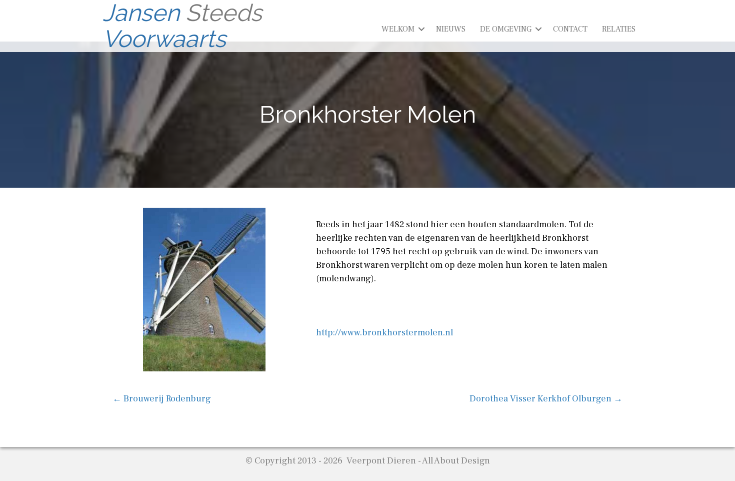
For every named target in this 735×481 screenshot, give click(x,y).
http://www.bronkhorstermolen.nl (384, 332)
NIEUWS (451, 29)
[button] (421, 29)
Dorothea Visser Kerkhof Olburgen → (546, 398)
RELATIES (619, 29)
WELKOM (398, 29)
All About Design (456, 460)
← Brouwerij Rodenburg (161, 398)
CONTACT (570, 29)
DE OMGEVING (506, 29)
